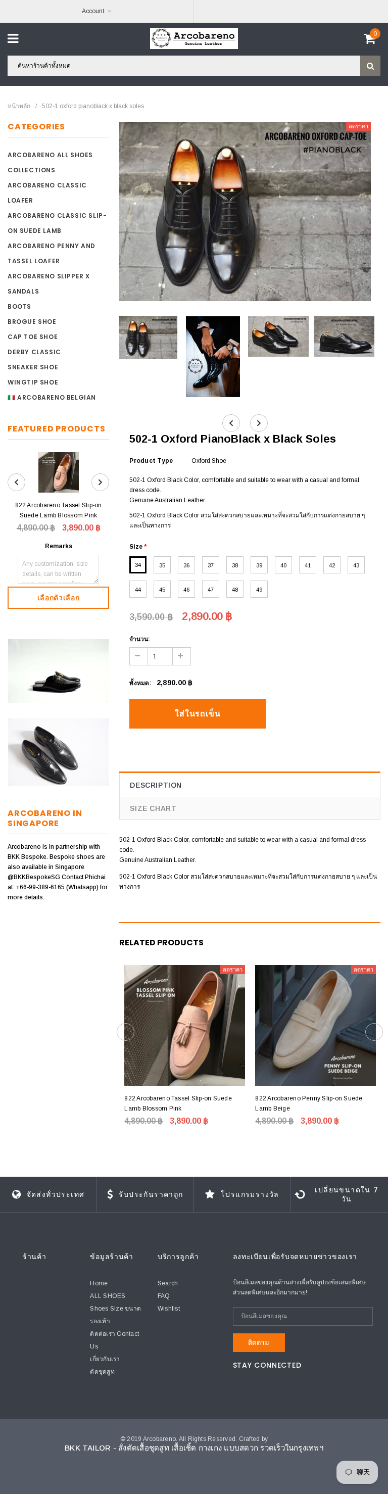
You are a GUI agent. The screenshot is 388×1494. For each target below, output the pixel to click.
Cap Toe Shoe (33, 336)
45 (162, 590)
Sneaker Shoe (33, 367)
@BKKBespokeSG (35, 877)
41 (308, 565)
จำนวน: (139, 639)
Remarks (58, 546)
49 (259, 590)
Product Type (151, 460)
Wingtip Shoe (33, 382)
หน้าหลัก (19, 106)
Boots (19, 306)
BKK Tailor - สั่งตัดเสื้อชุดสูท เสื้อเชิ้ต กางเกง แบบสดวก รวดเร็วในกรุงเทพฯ (194, 1447)
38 (235, 565)
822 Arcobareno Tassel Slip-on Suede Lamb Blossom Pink (58, 510)
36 (186, 565)
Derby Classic (34, 352)
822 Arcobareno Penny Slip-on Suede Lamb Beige (308, 1103)
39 (259, 565)
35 (162, 565)
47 (211, 590)
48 (235, 590)
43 (356, 565)
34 (138, 565)
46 (186, 590)
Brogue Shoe (32, 321)
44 (138, 590)
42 (332, 565)
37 (211, 565)
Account (93, 11)
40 (283, 565)
